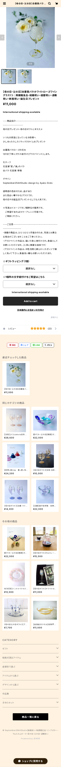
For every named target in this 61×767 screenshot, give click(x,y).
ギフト (5, 648)
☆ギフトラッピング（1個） (16, 261)
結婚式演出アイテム (11, 657)
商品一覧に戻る (30, 716)
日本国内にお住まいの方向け (30, 310)
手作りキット (8, 702)
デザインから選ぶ (10, 684)
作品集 (5, 693)
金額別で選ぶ (8, 666)
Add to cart (30, 301)
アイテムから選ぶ (10, 675)
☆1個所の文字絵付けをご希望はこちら (24, 276)
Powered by (27, 738)
